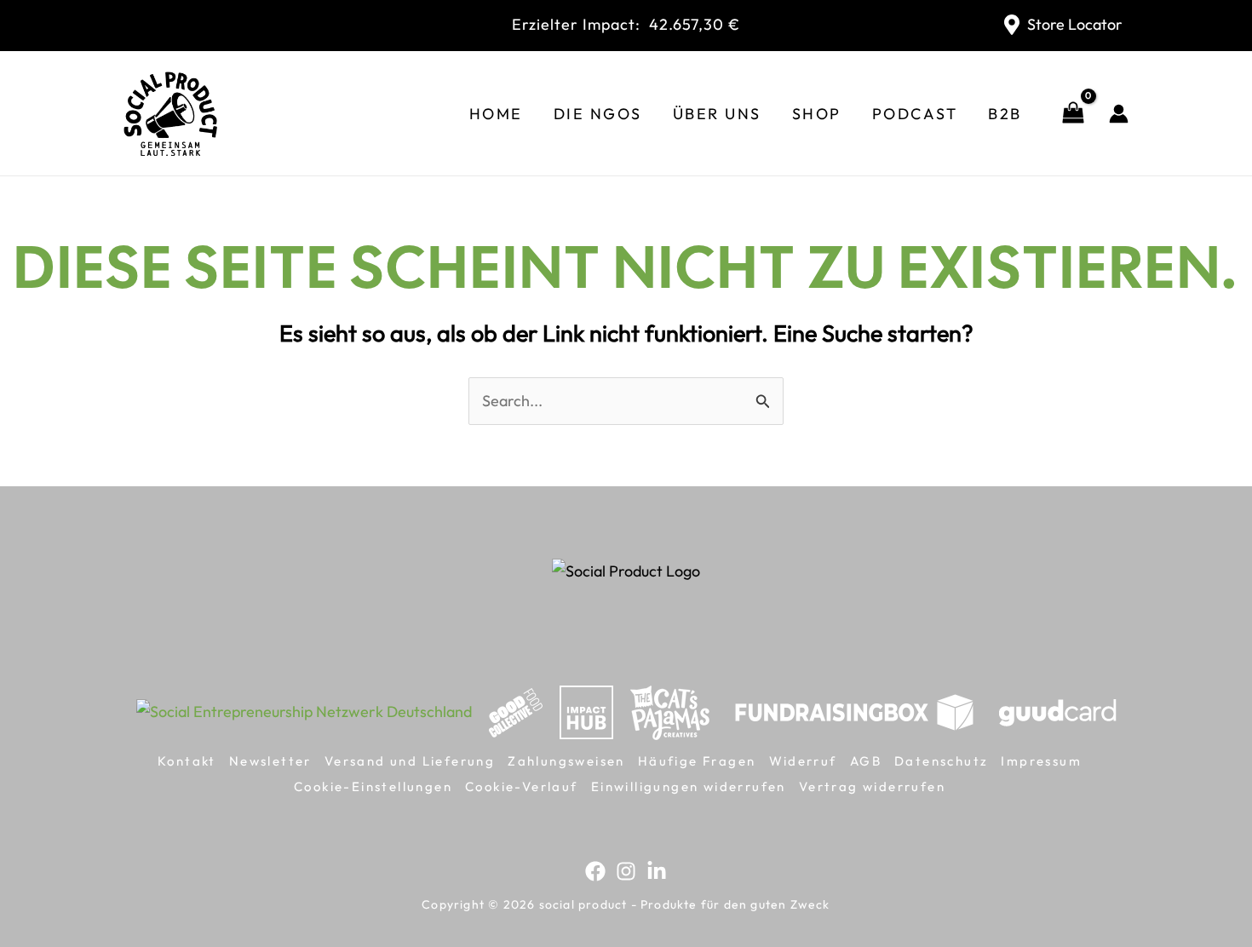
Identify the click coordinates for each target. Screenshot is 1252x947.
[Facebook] (595, 871)
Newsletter (270, 761)
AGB (866, 761)
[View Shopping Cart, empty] (1073, 114)
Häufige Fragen (697, 761)
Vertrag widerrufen (872, 786)
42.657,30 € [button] (626, 24)
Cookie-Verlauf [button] (521, 786)
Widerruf (803, 761)
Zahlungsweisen (566, 761)
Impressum (1041, 761)
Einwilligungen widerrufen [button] (688, 786)
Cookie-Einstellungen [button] (373, 786)
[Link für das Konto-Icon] (1119, 113)
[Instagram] (626, 871)
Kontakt (187, 761)
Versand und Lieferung (409, 761)
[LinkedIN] (656, 871)
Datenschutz (941, 761)
